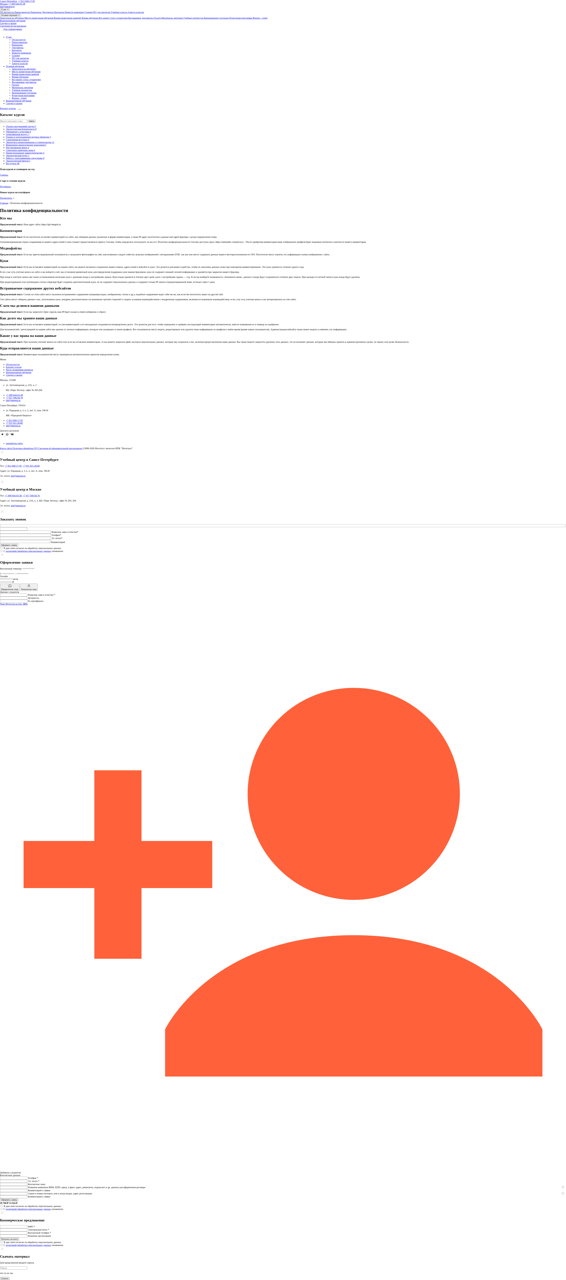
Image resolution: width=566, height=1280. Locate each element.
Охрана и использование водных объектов (28, 137)
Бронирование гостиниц (216, 18)
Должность (33, 598)
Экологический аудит (17, 155)
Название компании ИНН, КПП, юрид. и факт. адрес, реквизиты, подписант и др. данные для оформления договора (86, 1187)
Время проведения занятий (68, 18)
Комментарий (58, 542)
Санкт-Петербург (8, 1)
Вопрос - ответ (260, 18)
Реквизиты (36, 12)
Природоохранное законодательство (25, 153)
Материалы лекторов (172, 18)
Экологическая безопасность (21, 129)
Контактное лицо (36, 1184)
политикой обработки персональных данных (28, 551)
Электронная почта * (38, 1229)
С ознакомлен (33, 551)
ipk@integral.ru (7, 6)
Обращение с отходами (18, 131)
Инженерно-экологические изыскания (26, 145)
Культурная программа (241, 18)
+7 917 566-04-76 (14, 397)
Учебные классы (119, 12)
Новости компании (75, 12)
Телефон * (33, 1178)
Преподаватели (22, 12)
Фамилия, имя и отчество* (64, 532)
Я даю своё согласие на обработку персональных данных (32, 548)
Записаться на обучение (12, 18)
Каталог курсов (14, 367)
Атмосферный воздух (17, 134)
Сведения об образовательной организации (60, 448)
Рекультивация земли (17, 147)
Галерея (89, 12)
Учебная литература (193, 18)
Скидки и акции (8, 23)
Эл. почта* (56, 538)
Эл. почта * (33, 1181)
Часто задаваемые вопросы (19, 370)
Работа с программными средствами (25, 158)
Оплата (157, 18)
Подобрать (5, 186)
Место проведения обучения (39, 18)
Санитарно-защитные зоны (20, 150)
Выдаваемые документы (140, 18)
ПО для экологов (102, 12)
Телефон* (56, 535)
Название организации (39, 1236)
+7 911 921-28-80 (14, 423)
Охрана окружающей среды (21, 126)
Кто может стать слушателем (113, 18)
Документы (48, 12)
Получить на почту (9, 1239)
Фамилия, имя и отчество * (41, 595)
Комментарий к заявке (39, 1190)
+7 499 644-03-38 (16, 4)
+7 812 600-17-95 (26, 1)
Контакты (59, 12)
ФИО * (31, 1226)
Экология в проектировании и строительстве (30, 142)
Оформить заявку (9, 1200)
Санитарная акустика (17, 139)
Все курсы (12, 163)
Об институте (7, 12)
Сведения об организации (13, 26)
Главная (4, 203)
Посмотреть (6, 198)
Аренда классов (136, 12)
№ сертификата (35, 601)
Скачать (4, 175)
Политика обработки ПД (25, 448)
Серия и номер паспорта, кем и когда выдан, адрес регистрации (60, 1193)
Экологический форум (18, 161)
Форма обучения (90, 18)
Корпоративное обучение (12, 20)
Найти (31, 121)
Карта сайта (6, 448)
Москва (4, 4)
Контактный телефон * (39, 1233)
